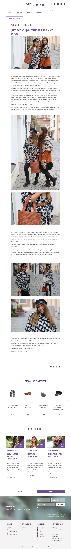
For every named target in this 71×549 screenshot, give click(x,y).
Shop (8, 530)
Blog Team (19, 12)
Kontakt (9, 527)
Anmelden (61, 504)
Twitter (41, 534)
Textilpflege (54, 527)
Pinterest (42, 532)
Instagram (42, 527)
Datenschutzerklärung (43, 509)
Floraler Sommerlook (32, 455)
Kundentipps (39, 12)
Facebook (42, 530)
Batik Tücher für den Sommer (55, 455)
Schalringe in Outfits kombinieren (12, 456)
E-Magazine (29, 12)
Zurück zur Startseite (14, 18)
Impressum (24, 527)
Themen (9, 12)
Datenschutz (25, 530)
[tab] (15, 478)
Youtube (42, 536)
